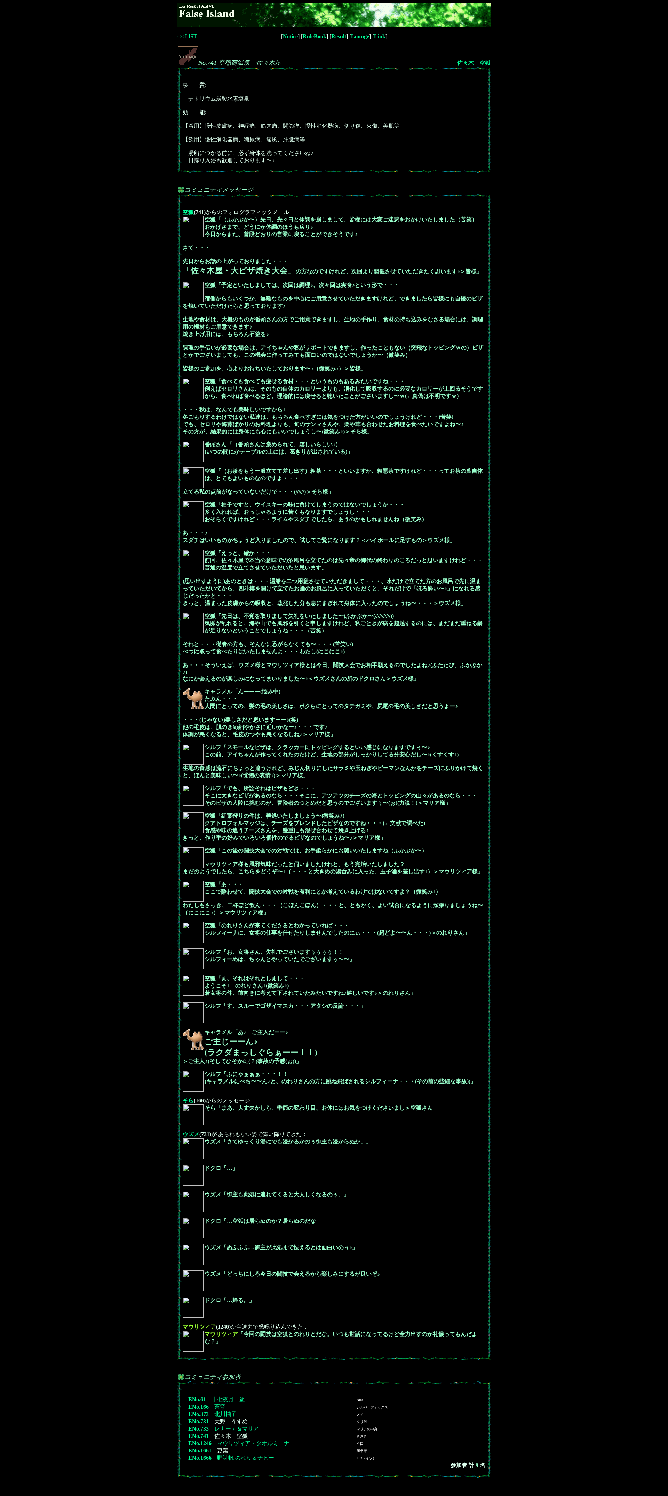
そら (188, 1100)
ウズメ (191, 1134)
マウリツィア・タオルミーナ (253, 1443)
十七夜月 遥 (228, 1399)
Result (338, 36)
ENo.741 (198, 1436)
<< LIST (187, 36)
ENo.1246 (200, 1443)
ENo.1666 (200, 1458)
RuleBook (314, 36)
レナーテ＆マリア (236, 1429)
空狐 (188, 212)
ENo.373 (198, 1414)
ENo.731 (198, 1421)
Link (379, 36)
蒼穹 (219, 1407)
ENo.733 (198, 1429)
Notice (290, 36)
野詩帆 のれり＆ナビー (245, 1458)
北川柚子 (225, 1414)
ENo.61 (197, 1399)
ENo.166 (198, 1407)
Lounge (360, 36)
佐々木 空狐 (474, 63)
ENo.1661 (200, 1451)
